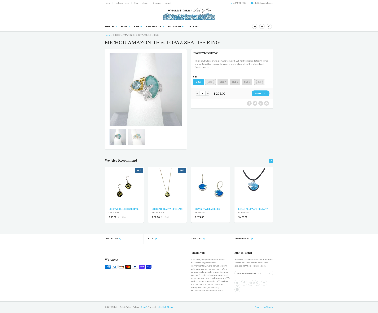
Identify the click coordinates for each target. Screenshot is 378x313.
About (145, 3)
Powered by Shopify (264, 307)
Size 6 (211, 82)
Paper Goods (153, 26)
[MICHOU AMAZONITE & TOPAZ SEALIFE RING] (146, 89)
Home (107, 3)
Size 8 (235, 82)
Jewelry (168, 3)
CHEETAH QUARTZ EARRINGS (124, 208)
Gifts (124, 26)
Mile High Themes (166, 307)
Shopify (144, 307)
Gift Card (193, 26)
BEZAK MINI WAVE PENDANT (253, 208)
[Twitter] (237, 283)
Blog (136, 3)
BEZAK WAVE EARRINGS (207, 208)
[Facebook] (244, 283)
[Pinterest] (251, 283)
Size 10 (259, 82)
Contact (157, 3)
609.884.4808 (239, 3)
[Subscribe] (269, 273)
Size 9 (247, 82)
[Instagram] (264, 283)
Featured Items (122, 3)
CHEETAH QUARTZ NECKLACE (167, 208)
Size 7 (223, 82)
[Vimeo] (237, 289)
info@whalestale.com (263, 3)
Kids (136, 26)
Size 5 (199, 82)
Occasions (174, 26)
